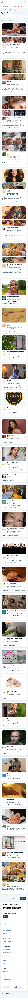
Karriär (4, 960)
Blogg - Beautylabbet (8, 952)
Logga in (5, 928)
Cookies (5, 976)
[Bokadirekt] (2, 2)
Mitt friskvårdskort (7, 938)
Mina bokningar (7, 930)
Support (5, 963)
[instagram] (4, 987)
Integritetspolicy (7, 974)
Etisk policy (5, 971)
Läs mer (5, 916)
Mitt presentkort (7, 936)
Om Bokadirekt (6, 949)
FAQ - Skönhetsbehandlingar (10, 955)
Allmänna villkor (7, 979)
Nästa (22, 898)
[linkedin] (6, 987)
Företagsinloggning (15, 916)
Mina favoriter (6, 933)
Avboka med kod (7, 941)
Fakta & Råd (6, 957)
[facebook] (9, 987)
